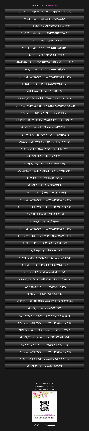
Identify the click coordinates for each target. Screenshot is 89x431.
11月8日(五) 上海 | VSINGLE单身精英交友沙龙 (44, 286)
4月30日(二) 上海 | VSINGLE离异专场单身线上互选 (44, 344)
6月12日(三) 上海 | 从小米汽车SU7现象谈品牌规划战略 (44, 337)
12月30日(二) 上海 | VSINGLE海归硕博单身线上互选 (44, 84)
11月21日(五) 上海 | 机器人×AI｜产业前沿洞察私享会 (44, 113)
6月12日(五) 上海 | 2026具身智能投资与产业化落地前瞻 (44, 26)
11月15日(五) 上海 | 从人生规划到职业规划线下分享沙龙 (44, 279)
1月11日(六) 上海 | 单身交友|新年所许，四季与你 (44, 250)
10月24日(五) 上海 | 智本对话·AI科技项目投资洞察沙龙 (44, 127)
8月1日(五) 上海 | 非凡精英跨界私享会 (44, 156)
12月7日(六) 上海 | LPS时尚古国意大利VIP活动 (44, 272)
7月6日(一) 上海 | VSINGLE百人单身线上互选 (44, 19)
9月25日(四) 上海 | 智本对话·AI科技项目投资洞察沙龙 (44, 134)
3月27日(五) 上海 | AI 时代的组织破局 (44, 40)
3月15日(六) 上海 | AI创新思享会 (44, 221)
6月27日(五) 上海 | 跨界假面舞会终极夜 (44, 178)
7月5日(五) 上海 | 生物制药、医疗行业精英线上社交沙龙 (44, 330)
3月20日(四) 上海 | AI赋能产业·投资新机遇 (44, 214)
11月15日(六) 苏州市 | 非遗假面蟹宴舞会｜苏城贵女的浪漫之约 (44, 120)
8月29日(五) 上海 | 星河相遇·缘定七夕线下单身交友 (44, 149)
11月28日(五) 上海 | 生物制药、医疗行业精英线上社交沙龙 (44, 98)
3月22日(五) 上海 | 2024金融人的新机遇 (44, 366)
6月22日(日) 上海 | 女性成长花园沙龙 (44, 185)
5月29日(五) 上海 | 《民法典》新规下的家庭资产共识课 (44, 33)
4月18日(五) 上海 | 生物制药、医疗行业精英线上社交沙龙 (44, 200)
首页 (56, 5)
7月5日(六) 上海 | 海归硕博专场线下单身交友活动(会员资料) (44, 171)
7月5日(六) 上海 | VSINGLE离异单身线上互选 (44, 163)
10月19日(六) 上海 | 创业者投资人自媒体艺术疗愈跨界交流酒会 (44, 301)
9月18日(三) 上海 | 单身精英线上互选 (44, 308)
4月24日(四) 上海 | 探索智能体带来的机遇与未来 (44, 192)
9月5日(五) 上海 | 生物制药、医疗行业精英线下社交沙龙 (44, 142)
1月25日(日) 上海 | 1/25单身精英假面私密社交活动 (44, 69)
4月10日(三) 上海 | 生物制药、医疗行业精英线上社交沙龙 (44, 352)
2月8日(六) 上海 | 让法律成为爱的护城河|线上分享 (44, 243)
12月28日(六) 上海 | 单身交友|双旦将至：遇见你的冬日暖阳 (44, 258)
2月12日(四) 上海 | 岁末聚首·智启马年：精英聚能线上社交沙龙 (44, 62)
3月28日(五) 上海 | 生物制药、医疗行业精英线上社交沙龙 (44, 207)
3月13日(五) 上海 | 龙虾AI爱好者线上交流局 (44, 55)
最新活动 (51, 5)
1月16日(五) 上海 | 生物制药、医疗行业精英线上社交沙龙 (44, 77)
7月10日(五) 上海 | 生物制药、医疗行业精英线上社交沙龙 (44, 11)
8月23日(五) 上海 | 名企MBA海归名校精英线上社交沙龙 (44, 315)
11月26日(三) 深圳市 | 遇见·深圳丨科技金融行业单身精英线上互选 (44, 105)
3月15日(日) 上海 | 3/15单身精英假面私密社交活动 (44, 48)
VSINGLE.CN (51, 425)
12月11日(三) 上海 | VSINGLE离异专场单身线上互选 (44, 265)
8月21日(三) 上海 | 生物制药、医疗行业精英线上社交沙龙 (44, 323)
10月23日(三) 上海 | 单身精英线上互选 (44, 294)
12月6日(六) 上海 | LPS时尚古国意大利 (44, 91)
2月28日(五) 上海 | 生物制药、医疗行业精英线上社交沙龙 (44, 229)
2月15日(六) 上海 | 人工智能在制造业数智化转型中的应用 (44, 236)
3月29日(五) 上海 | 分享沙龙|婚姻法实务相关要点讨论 (44, 359)
